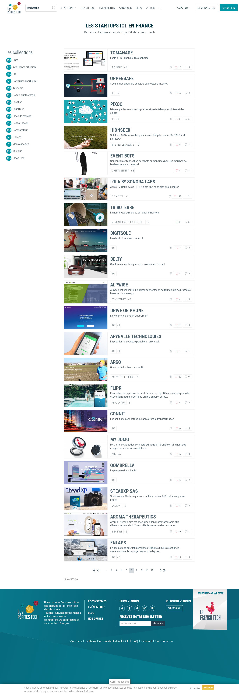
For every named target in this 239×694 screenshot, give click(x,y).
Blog (139, 7)
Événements (107, 7)
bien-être (117, 531)
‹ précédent (98, 570)
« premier (94, 570)
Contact (146, 641)
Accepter (195, 688)
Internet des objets (123, 144)
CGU (126, 641)
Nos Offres (95, 618)
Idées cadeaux (21, 143)
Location (17, 101)
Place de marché (22, 115)
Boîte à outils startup (24, 94)
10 (147, 570)
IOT (113, 248)
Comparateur (20, 129)
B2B (114, 454)
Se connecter (206, 7)
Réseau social (20, 122)
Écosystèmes (97, 601)
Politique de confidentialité (102, 641)
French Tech (87, 7)
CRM (15, 59)
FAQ (135, 641)
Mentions (75, 641)
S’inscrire (228, 7)
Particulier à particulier (25, 80)
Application (118, 402)
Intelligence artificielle (25, 66)
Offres (150, 7)
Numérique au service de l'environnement (135, 222)
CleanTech (18, 157)
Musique (17, 150)
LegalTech (18, 108)
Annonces (125, 7)
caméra (116, 505)
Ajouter (182, 7)
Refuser (88, 691)
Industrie (117, 67)
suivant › (161, 570)
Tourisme (18, 87)
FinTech (17, 136)
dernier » (164, 570)
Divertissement (120, 170)
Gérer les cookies (119, 681)
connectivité (119, 299)
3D (14, 73)
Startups (67, 7)
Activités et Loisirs (122, 377)
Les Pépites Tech (14, 8)
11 (189, 196)
